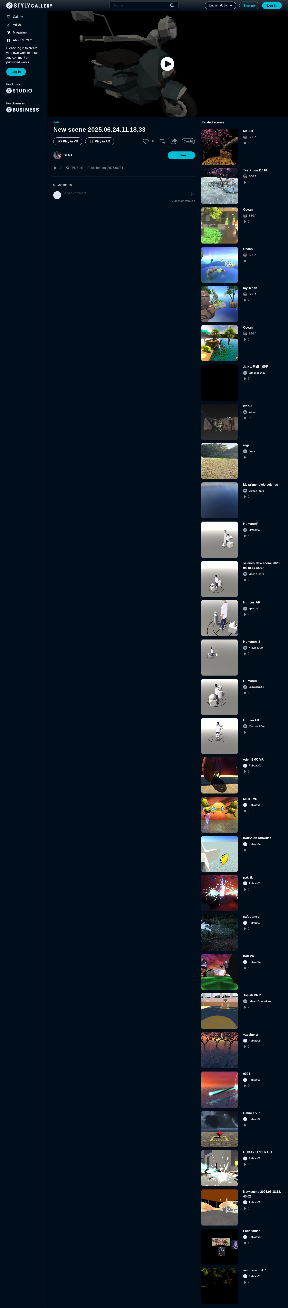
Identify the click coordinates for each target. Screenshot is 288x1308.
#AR (56, 122)
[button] (146, 141)
